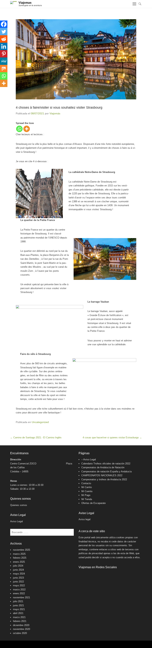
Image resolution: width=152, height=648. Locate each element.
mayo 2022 (19, 585)
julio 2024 (18, 565)
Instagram (90, 575)
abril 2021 (18, 613)
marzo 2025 (19, 553)
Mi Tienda (86, 499)
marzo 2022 (19, 589)
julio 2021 (18, 601)
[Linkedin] (3, 46)
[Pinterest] (3, 53)
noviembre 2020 (21, 629)
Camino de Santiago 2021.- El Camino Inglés (36, 437)
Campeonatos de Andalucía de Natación (102, 467)
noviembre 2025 (21, 549)
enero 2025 (19, 561)
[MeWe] (3, 61)
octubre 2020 (20, 633)
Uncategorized (40, 422)
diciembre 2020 (21, 625)
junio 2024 (18, 569)
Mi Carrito (86, 487)
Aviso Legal (16, 521)
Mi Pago (85, 495)
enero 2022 (19, 593)
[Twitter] (3, 31)
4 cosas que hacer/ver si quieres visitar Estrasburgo (112, 437)
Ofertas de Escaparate (93, 503)
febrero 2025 (19, 557)
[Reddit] (3, 39)
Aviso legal (84, 519)
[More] (26, 129)
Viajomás (54, 113)
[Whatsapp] (19, 129)
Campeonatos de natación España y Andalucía (106, 471)
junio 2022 (18, 581)
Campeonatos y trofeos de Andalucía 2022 (104, 479)
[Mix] (3, 68)
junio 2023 (18, 577)
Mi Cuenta (86, 491)
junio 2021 (18, 605)
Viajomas (25, 2)
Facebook (82, 575)
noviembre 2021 (21, 597)
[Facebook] (3, 24)
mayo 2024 (19, 573)
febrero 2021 (19, 621)
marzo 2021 (19, 617)
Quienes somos (18, 505)
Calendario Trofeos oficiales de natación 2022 (105, 463)
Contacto (86, 483)
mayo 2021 (19, 609)
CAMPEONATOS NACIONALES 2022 (101, 475)
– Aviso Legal (88, 459)
